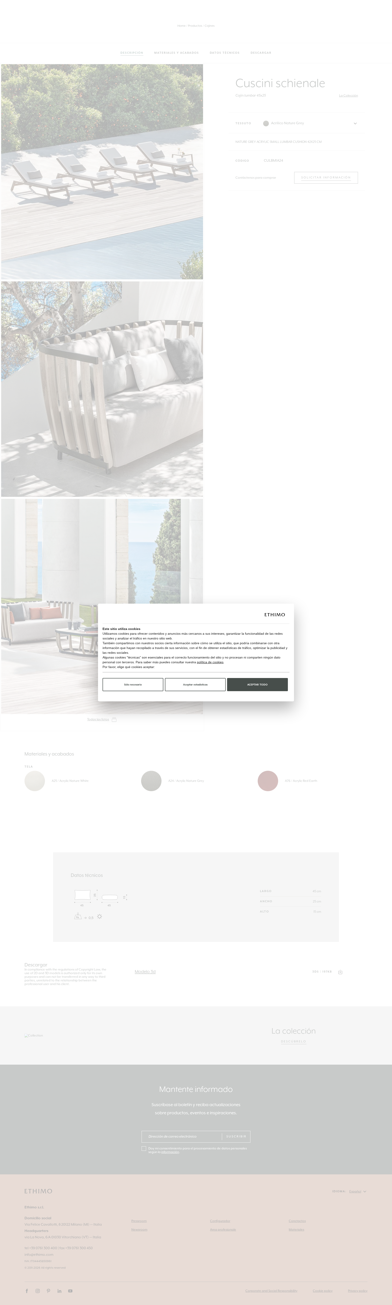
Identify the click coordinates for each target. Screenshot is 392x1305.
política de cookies (210, 662)
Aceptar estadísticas (195, 684)
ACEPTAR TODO (257, 684)
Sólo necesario (133, 684)
